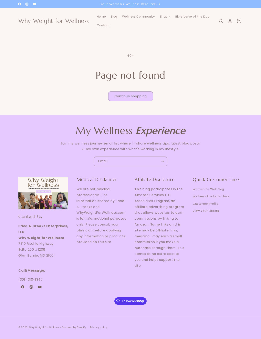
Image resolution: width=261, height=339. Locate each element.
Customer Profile (206, 203)
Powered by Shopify (74, 327)
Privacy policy (99, 327)
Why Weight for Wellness (45, 327)
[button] (165, 16)
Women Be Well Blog (208, 189)
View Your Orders (206, 211)
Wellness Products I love (211, 196)
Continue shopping (130, 96)
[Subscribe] (162, 161)
